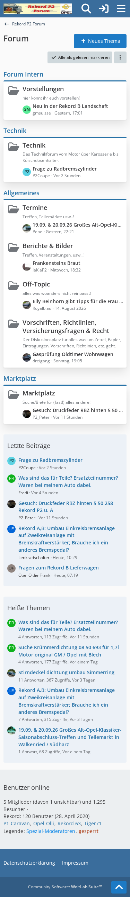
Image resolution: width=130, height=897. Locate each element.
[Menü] (121, 9)
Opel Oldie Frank (34, 575)
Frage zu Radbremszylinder (65, 168)
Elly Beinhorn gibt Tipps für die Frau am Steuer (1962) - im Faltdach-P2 (78, 301)
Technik (14, 130)
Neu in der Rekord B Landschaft (70, 106)
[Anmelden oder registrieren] (104, 8)
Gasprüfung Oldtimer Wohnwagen (73, 354)
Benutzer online (26, 787)
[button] (120, 57)
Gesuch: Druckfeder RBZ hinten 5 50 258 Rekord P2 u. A (78, 410)
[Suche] (86, 9)
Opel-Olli (43, 823)
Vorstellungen (43, 89)
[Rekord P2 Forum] (37, 9)
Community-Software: (65, 887)
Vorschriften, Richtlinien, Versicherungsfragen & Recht (66, 326)
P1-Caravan (16, 823)
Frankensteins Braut (56, 263)
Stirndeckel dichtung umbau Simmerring (66, 672)
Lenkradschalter (34, 557)
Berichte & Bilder (48, 246)
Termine (35, 207)
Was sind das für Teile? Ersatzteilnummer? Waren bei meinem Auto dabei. (68, 481)
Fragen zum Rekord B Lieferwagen (58, 567)
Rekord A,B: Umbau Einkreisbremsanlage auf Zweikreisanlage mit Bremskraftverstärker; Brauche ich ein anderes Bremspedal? (66, 539)
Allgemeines (21, 193)
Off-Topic (36, 284)
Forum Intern (23, 74)
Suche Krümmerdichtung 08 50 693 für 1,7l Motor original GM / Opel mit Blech (68, 651)
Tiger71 (93, 823)
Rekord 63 (69, 823)
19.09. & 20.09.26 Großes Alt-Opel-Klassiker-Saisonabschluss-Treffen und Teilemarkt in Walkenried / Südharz (78, 224)
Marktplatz (19, 378)
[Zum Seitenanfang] (119, 887)
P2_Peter (26, 518)
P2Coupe (27, 468)
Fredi (23, 493)
